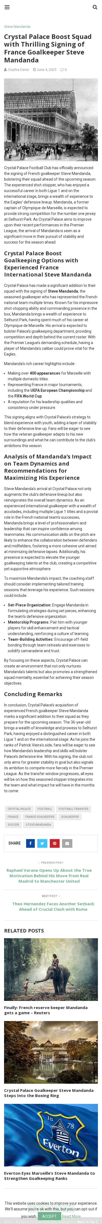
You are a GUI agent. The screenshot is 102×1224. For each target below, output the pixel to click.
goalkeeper (70, 816)
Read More (71, 1216)
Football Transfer (73, 808)
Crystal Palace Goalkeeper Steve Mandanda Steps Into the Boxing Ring (49, 1093)
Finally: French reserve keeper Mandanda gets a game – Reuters (46, 1010)
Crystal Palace (19, 808)
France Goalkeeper (39, 816)
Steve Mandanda (17, 27)
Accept (49, 1216)
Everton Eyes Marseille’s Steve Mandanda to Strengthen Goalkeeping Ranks (49, 1175)
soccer (13, 824)
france (13, 816)
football (45, 808)
